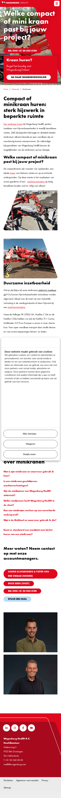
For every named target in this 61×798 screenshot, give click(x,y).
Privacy (45, 780)
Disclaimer (8, 780)
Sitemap (7, 787)
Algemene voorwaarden (27, 780)
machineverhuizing (36, 181)
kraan (12, 173)
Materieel (15, 89)
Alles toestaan (29, 433)
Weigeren (30, 444)
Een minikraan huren (13, 124)
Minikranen (27, 89)
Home (6, 89)
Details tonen (29, 454)
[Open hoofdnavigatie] (57, 3)
